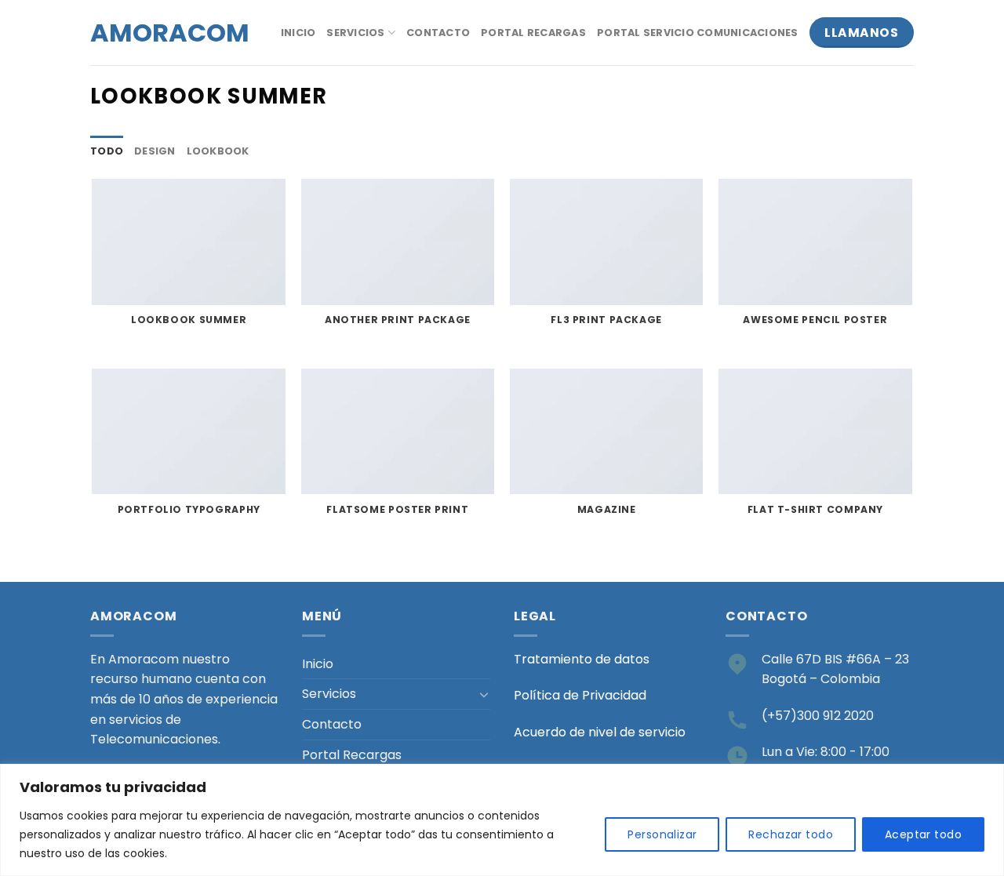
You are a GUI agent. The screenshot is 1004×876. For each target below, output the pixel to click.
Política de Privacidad (580, 695)
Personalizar (662, 834)
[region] (502, 820)
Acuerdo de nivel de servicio (600, 732)
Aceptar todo (923, 834)
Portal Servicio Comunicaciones (697, 32)
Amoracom (159, 32)
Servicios (355, 32)
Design (155, 151)
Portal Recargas (533, 32)
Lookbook (218, 151)
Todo (106, 151)
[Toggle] (484, 694)
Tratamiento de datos (581, 659)
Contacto (438, 32)
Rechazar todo (790, 834)
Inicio (298, 32)
